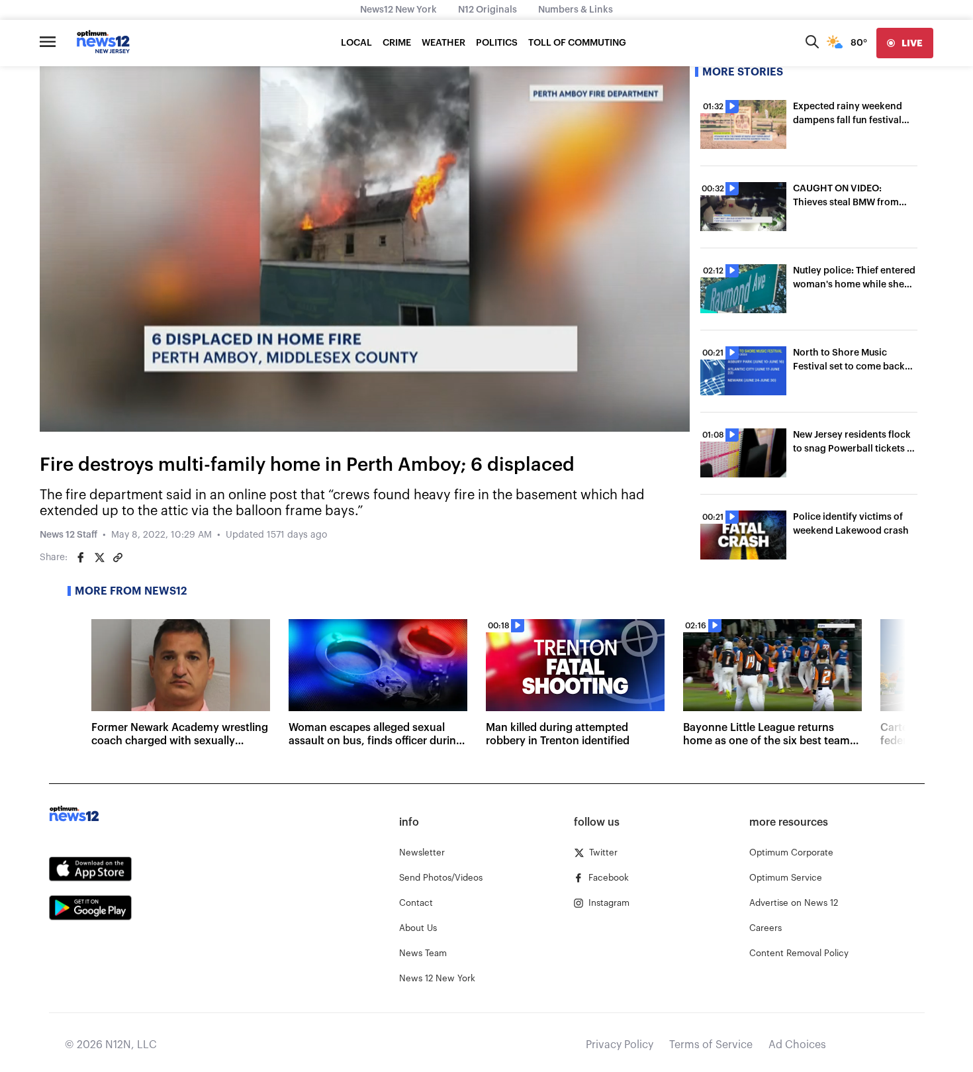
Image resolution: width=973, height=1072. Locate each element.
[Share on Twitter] (99, 557)
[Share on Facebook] (80, 557)
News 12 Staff (68, 535)
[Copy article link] (118, 557)
